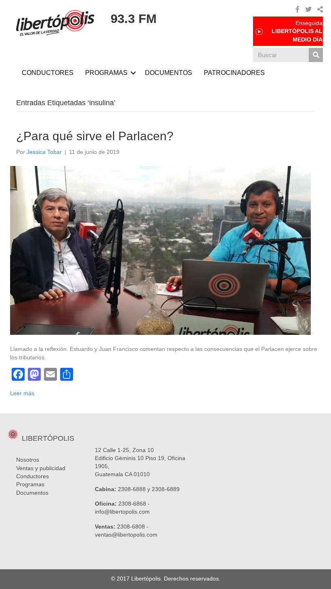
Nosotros (27, 459)
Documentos (32, 492)
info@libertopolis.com (122, 511)
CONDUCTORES (47, 72)
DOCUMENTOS (168, 72)
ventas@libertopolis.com (126, 534)
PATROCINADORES (234, 72)
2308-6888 (132, 489)
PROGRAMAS (106, 72)
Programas (30, 484)
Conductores (32, 476)
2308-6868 (132, 503)
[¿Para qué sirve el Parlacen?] (160, 250)
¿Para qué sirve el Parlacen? (95, 136)
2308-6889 (166, 489)
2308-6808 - (133, 526)
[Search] (316, 55)
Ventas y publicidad (40, 468)
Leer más (22, 393)
